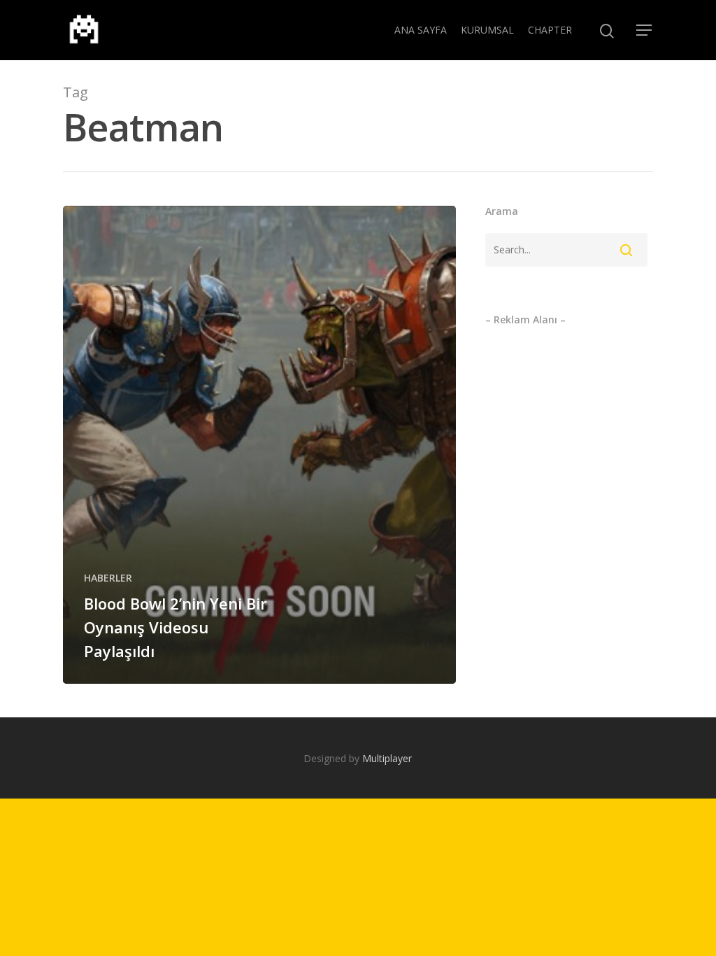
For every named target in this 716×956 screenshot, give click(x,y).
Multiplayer (387, 758)
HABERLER (108, 577)
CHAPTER (550, 29)
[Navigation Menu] (644, 30)
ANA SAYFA (420, 29)
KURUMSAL (487, 29)
